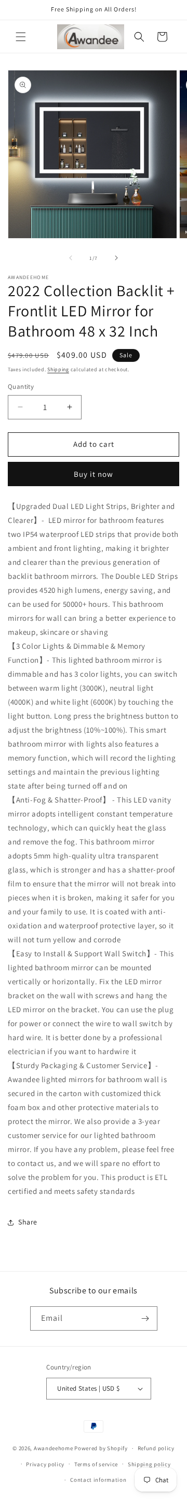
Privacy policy (45, 1464)
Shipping (58, 369)
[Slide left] (70, 257)
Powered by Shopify (101, 1448)
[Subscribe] (145, 1318)
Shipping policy (149, 1464)
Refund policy (156, 1448)
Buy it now (93, 474)
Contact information (98, 1479)
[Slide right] (116, 257)
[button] (20, 36)
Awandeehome (53, 1448)
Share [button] (27, 1222)
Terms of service (96, 1464)
